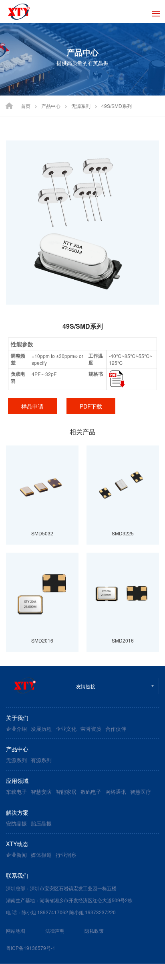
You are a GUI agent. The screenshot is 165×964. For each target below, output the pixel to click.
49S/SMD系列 (116, 105)
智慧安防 (41, 791)
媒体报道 (41, 854)
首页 (25, 105)
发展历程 (41, 728)
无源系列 (81, 105)
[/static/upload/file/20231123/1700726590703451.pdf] (117, 378)
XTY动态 (17, 844)
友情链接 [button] (85, 686)
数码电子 (90, 791)
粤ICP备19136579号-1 (30, 947)
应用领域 (17, 781)
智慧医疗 (140, 791)
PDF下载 (91, 406)
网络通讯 (115, 791)
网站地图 (15, 930)
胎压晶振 (41, 823)
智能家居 (66, 791)
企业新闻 (16, 854)
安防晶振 (16, 823)
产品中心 (50, 105)
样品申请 (32, 406)
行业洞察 (66, 854)
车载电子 (16, 791)
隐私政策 (94, 930)
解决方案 (17, 812)
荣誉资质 (90, 728)
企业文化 (66, 728)
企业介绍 (16, 728)
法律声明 (54, 930)
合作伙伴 (115, 728)
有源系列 (41, 760)
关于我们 (17, 718)
